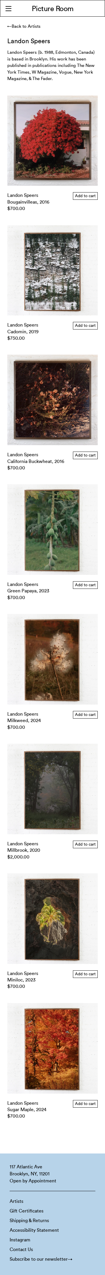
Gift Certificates (26, 1211)
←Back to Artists (24, 26)
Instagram (20, 1240)
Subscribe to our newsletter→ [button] (41, 1259)
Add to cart (85, 196)
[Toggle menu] (8, 8)
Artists (16, 1201)
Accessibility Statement (34, 1230)
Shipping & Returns (29, 1220)
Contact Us (21, 1249)
